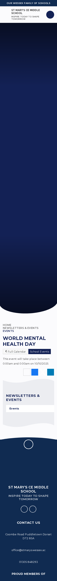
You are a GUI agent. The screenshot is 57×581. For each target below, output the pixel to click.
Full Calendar (17, 351)
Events (8, 331)
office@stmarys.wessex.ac (29, 550)
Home (7, 325)
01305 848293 (28, 562)
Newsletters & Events (21, 328)
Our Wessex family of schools (28, 3)
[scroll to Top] (28, 444)
